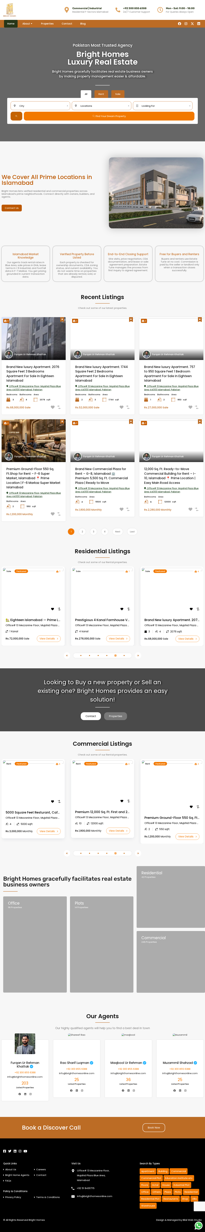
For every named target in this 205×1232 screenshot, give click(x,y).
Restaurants (171, 1198)
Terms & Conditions (48, 1197)
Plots (178, 1192)
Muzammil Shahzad (178, 1063)
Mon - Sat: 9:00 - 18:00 (180, 8)
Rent (8, 763)
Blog (83, 23)
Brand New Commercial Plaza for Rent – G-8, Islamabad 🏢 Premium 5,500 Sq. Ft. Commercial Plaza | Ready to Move (101, 476)
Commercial (178, 1171)
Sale (8, 571)
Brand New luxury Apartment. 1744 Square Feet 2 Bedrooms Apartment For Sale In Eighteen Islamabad (101, 374)
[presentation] (67, 655)
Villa (194, 1198)
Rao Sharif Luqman (74, 1063)
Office (145, 1192)
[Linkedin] (198, 23)
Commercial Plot (151, 1178)
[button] (81, 655)
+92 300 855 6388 (135, 8)
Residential (191, 1192)
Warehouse (148, 1205)
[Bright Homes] (9, 10)
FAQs (8, 1180)
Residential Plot (150, 1198)
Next (117, 531)
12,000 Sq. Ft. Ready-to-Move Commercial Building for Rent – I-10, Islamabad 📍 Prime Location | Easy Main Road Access (170, 476)
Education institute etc (179, 1178)
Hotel (155, 1185)
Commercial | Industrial (87, 8)
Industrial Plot (182, 1185)
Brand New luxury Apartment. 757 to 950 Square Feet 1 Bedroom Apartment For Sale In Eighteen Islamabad (169, 374)
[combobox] (40, 105)
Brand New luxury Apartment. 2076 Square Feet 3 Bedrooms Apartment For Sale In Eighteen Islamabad (32, 374)
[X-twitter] (192, 23)
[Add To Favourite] (52, 609)
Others (156, 1192)
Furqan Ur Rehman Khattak (30, 354)
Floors (144, 1185)
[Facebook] (179, 23)
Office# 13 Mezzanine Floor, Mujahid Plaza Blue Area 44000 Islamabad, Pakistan (33, 388)
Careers (41, 1169)
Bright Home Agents (17, 1175)
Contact (67, 23)
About (26, 23)
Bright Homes (37, 1220)
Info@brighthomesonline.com (25, 1076)
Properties (47, 23)
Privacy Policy (13, 1197)
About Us (10, 1169)
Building (162, 1171)
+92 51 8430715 (85, 1188)
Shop (185, 1198)
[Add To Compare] (59, 609)
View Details (47, 638)
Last (132, 531)
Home (10, 23)
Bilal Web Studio (192, 1220)
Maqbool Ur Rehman (126, 1063)
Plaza (167, 1192)
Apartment (148, 1171)
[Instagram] (186, 23)
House (166, 1185)
